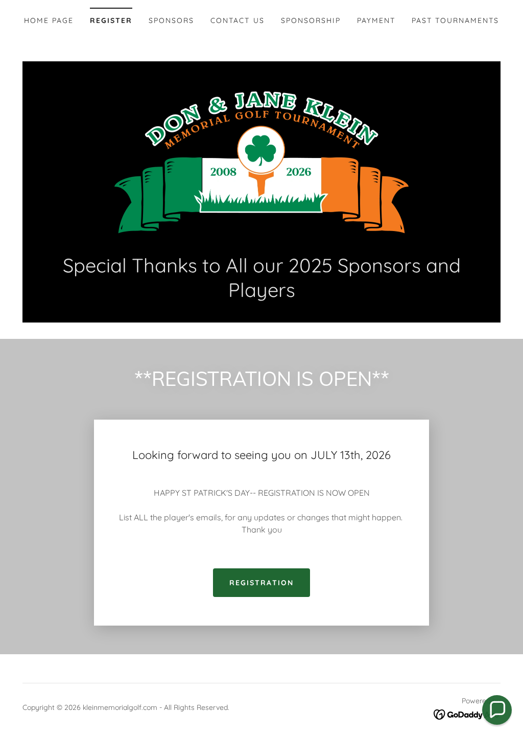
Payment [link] (376, 20)
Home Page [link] (49, 20)
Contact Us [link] (237, 20)
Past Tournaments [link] (455, 20)
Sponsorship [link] (311, 20)
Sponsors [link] (171, 20)
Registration (261, 582)
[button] (497, 710)
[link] (261, 162)
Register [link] (111, 20)
